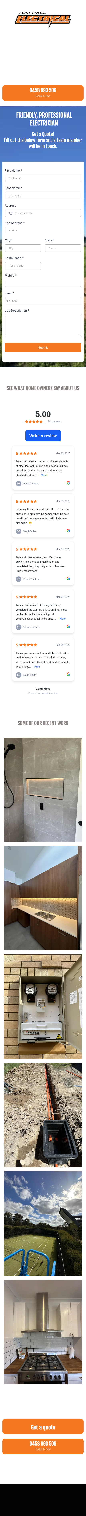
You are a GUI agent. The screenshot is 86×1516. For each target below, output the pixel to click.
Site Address (15, 223)
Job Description (17, 310)
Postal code (14, 258)
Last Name (13, 188)
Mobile (11, 275)
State (50, 240)
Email (10, 293)
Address (10, 205)
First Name (13, 170)
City (9, 240)
